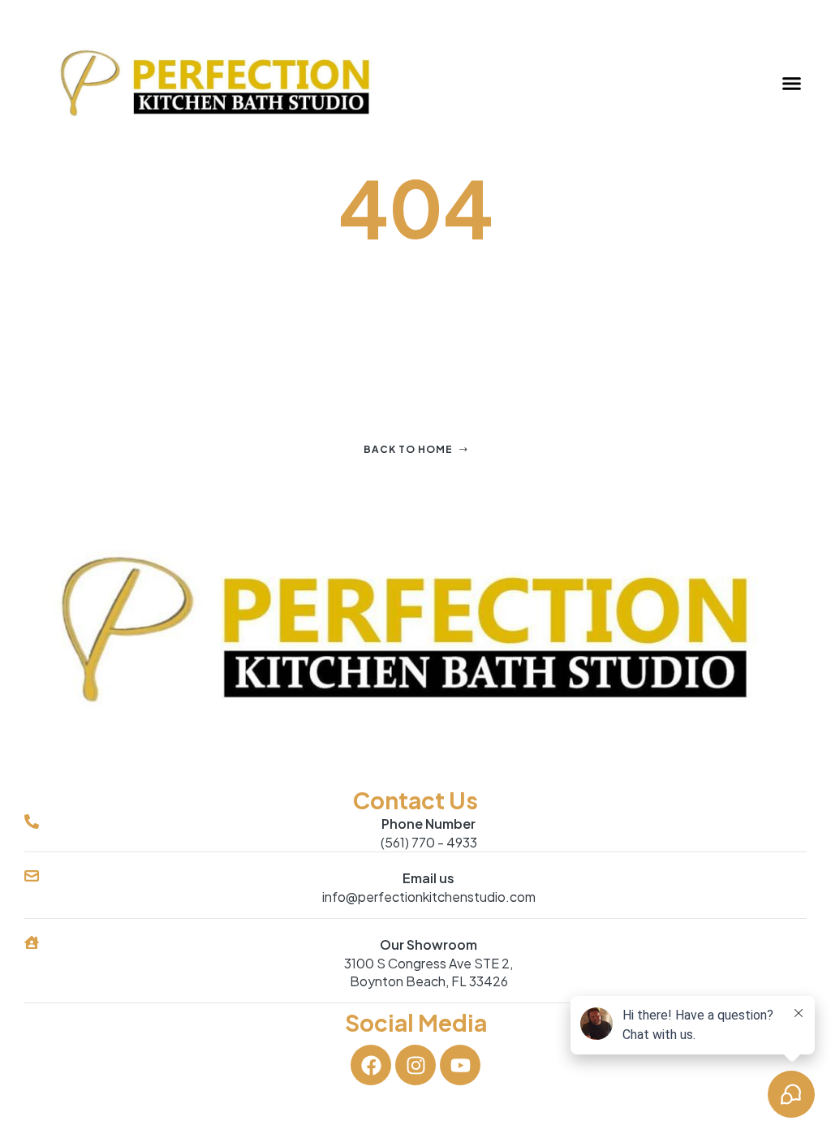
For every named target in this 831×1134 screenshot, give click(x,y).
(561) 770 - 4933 (429, 842)
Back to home (408, 449)
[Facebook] (371, 1065)
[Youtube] (460, 1065)
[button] (792, 83)
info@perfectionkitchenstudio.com (429, 896)
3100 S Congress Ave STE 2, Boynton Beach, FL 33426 (428, 972)
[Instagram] (415, 1065)
